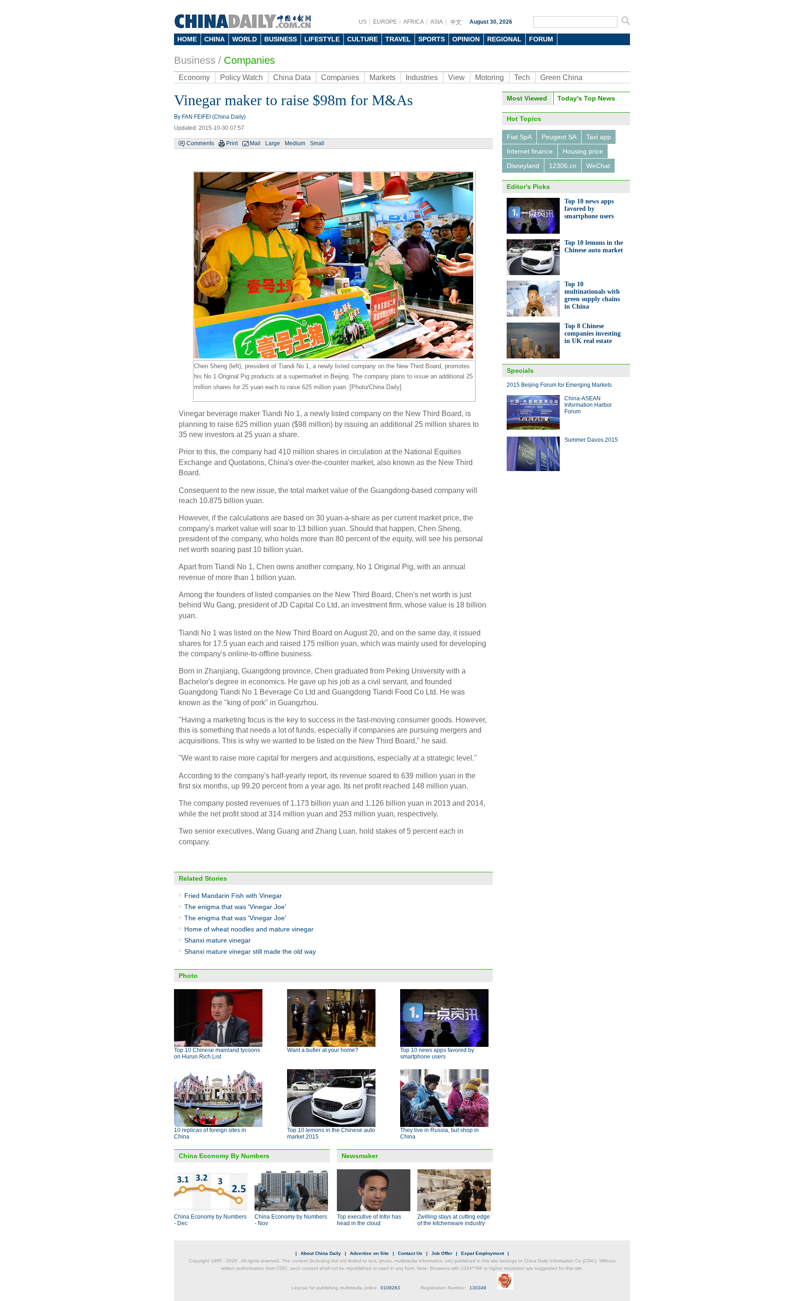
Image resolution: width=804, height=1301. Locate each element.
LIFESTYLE (322, 39)
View (456, 77)
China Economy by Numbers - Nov (291, 1220)
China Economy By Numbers (224, 1155)
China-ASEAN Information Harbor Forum (588, 405)
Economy (194, 77)
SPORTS (431, 39)
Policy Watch (241, 77)
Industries (422, 77)
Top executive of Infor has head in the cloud (369, 1220)
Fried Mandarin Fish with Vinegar (233, 895)
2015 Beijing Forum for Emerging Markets (559, 385)
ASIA (436, 22)
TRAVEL (398, 39)
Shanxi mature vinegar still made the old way (250, 951)
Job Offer (441, 1253)
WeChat (598, 165)
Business (194, 60)
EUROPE (385, 22)
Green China (561, 77)
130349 (477, 1287)
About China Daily (321, 1253)
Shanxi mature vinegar (217, 940)
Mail (255, 143)
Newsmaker (360, 1155)
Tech (522, 77)
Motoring (489, 77)
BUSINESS (280, 39)
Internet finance (530, 151)
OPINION (466, 39)
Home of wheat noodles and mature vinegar (249, 929)
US (363, 22)
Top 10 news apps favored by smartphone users (437, 1053)
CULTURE (362, 39)
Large (272, 143)
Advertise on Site (369, 1253)
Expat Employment (482, 1253)
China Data (292, 77)
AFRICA (413, 22)
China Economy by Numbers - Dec (210, 1220)
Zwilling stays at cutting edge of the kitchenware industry (453, 1220)
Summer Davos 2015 (591, 440)
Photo (188, 975)
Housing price (583, 151)
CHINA (214, 39)
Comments (200, 143)
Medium (295, 143)
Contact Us (410, 1253)
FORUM (541, 39)
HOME (187, 39)
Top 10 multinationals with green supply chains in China (592, 295)
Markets (382, 77)
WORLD (244, 39)
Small (317, 143)
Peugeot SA (559, 137)
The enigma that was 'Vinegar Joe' (235, 906)
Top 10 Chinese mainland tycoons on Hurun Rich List (217, 1053)
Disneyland (523, 165)
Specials (520, 370)
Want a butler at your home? (322, 1050)
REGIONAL (504, 39)
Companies (249, 60)
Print (232, 143)
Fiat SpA (519, 137)
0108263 (390, 1287)
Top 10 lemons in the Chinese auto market (593, 246)
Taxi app (598, 137)
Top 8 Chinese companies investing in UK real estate (592, 333)
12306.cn (562, 165)
